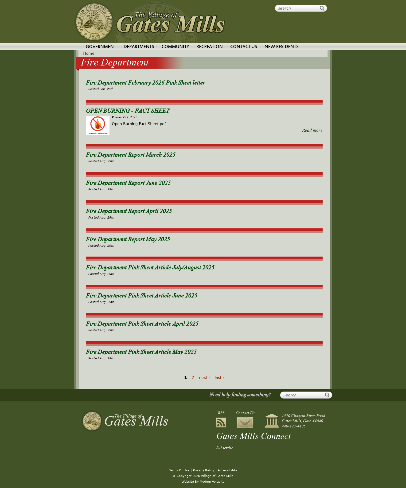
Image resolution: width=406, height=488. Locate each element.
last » (220, 377)
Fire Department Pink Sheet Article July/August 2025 (150, 266)
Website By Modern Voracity (203, 481)
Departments (139, 47)
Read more (312, 129)
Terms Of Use (179, 470)
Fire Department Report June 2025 (128, 182)
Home (88, 53)
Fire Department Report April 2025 (129, 210)
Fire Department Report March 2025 (131, 154)
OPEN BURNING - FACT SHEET (127, 110)
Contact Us (243, 47)
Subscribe (224, 447)
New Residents (282, 47)
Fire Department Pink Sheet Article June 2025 (141, 294)
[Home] (150, 21)
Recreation (209, 47)
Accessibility (227, 470)
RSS (221, 413)
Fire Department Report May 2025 (128, 238)
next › (204, 377)
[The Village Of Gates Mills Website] (124, 421)
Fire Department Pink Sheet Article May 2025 (141, 351)
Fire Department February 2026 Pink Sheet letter (145, 82)
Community (175, 47)
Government (101, 47)
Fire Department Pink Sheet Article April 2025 (142, 323)
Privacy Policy (203, 470)
